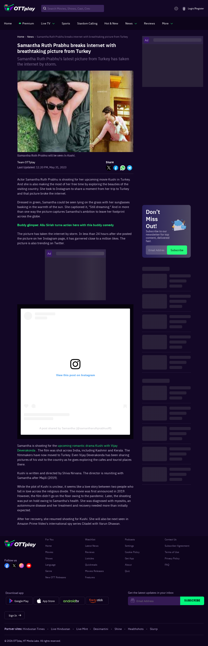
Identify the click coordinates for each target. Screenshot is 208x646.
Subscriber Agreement (177, 545)
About (128, 564)
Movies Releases (94, 571)
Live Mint (82, 629)
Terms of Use (172, 552)
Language (50, 564)
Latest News (92, 545)
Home (48, 545)
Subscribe (177, 250)
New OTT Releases (55, 577)
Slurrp (154, 629)
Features (90, 577)
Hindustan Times (34, 629)
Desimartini (100, 629)
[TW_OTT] (14, 566)
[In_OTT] (21, 566)
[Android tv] (72, 601)
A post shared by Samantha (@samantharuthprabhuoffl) (75, 428)
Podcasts (130, 539)
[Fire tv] (97, 601)
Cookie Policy (132, 552)
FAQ (167, 564)
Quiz (127, 571)
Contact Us (171, 539)
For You (49, 539)
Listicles (89, 558)
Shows (49, 558)
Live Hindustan (60, 629)
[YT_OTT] (28, 566)
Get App (129, 558)
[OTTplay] (19, 8)
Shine (118, 629)
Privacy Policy (172, 558)
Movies (49, 552)
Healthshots (136, 629)
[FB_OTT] (6, 566)
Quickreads (91, 564)
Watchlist (90, 539)
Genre (48, 571)
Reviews (89, 552)
